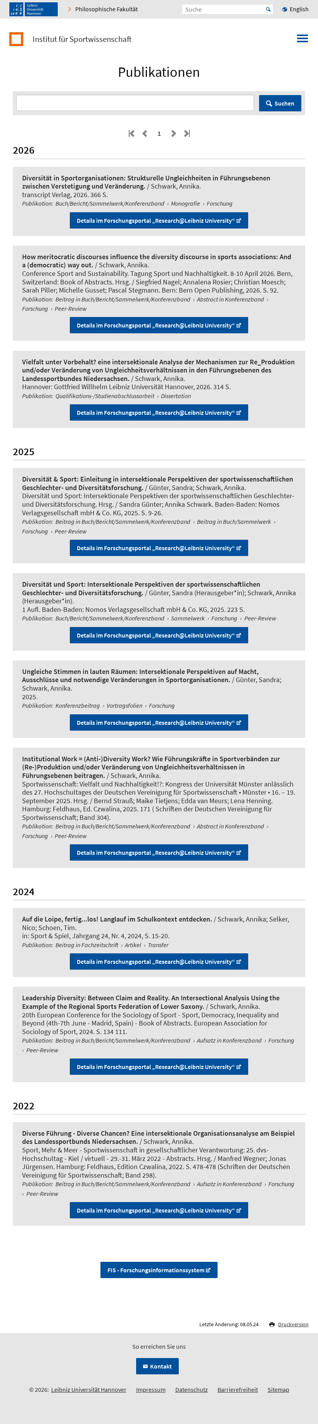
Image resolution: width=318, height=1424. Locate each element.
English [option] (299, 9)
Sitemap (278, 1389)
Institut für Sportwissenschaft (82, 39)
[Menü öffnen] (302, 41)
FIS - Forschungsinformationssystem (155, 1270)
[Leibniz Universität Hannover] (33, 9)
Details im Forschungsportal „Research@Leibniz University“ (156, 220)
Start (268, 9)
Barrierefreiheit (238, 1389)
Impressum (151, 1389)
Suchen (284, 103)
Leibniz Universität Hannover (88, 1389)
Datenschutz (191, 1389)
